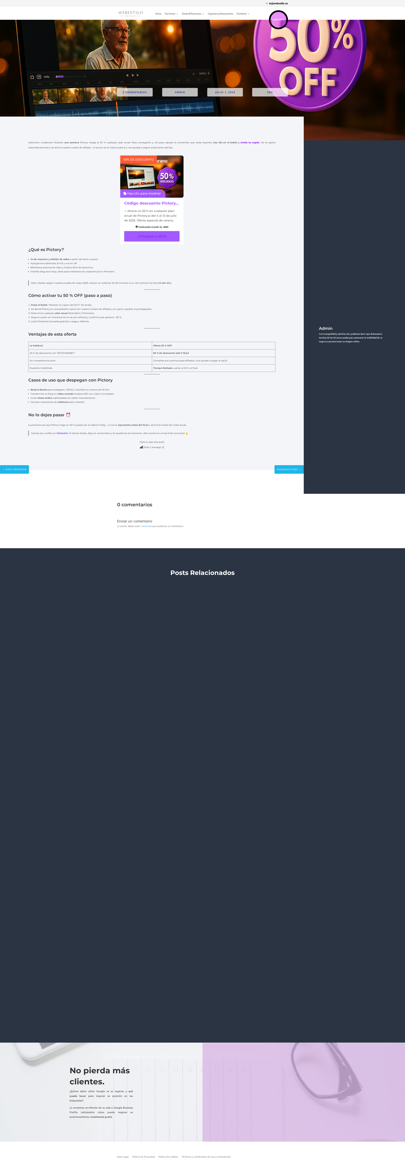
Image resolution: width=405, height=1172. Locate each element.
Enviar (376, 1122)
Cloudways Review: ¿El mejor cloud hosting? (111, 592)
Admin (180, 92)
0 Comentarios (135, 92)
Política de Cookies (168, 1157)
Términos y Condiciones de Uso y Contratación (206, 1157)
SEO (270, 92)
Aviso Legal (123, 1157)
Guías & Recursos (191, 14)
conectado (146, 526)
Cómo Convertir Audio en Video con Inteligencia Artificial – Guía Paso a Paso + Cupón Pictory (153, 999)
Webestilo (62, 433)
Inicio (158, 14)
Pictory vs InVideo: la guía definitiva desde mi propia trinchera (127, 796)
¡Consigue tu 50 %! (152, 236)
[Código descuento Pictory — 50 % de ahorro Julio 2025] (152, 176)
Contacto (242, 14)
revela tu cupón (249, 142)
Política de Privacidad (143, 1157)
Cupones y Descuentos (220, 14)
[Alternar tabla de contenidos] (332, 586)
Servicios (170, 14)
